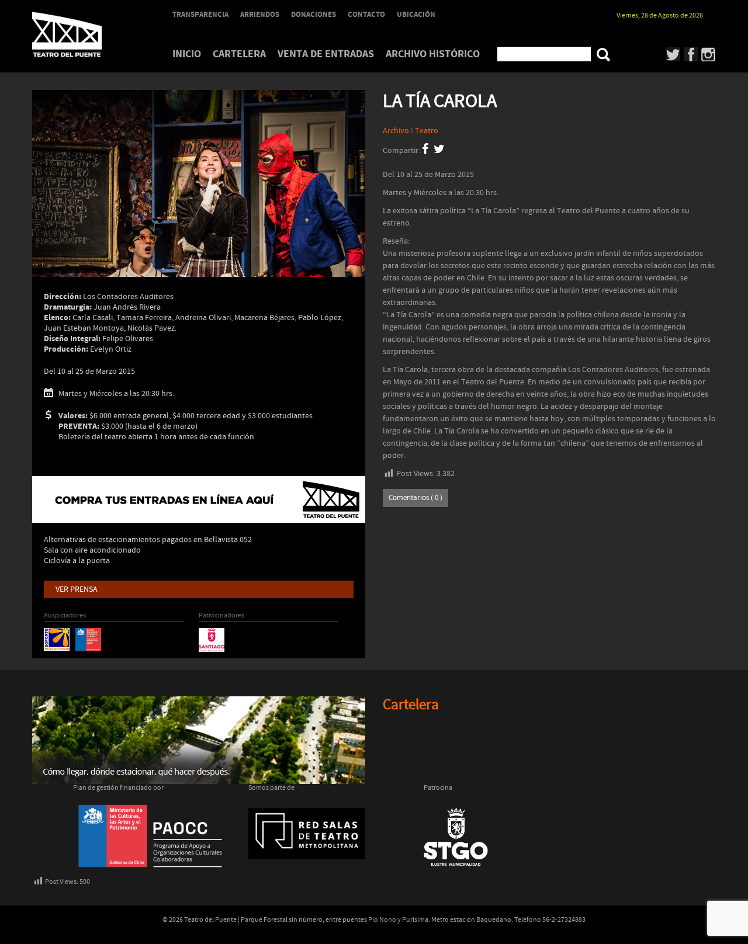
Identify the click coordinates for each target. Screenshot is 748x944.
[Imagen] (198, 201)
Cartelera (239, 54)
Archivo (396, 131)
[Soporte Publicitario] (57, 639)
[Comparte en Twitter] (439, 150)
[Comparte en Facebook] (425, 150)
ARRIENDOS (259, 14)
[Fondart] (88, 639)
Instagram (708, 54)
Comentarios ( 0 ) (415, 498)
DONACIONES (313, 14)
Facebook (691, 54)
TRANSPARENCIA (200, 14)
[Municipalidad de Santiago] (211, 639)
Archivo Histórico (433, 54)
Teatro (426, 131)
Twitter (673, 54)
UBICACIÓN (416, 14)
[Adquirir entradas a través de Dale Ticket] (198, 499)
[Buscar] (603, 55)
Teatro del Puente (81, 34)
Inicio (186, 54)
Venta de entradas (326, 54)
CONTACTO (366, 14)
